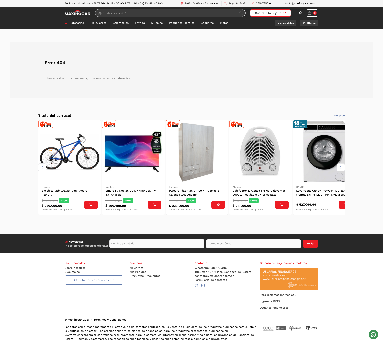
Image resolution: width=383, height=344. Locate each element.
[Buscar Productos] (241, 13)
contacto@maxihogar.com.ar (298, 3)
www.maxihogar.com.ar (80, 334)
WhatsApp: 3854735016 (211, 267)
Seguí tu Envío (237, 3)
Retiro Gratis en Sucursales (202, 3)
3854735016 (263, 3)
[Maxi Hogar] (77, 13)
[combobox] (170, 13)
